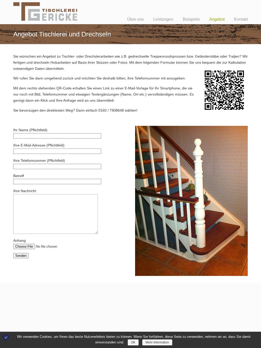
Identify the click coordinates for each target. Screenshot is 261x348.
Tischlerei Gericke (45, 11)
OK (133, 342)
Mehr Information (157, 342)
